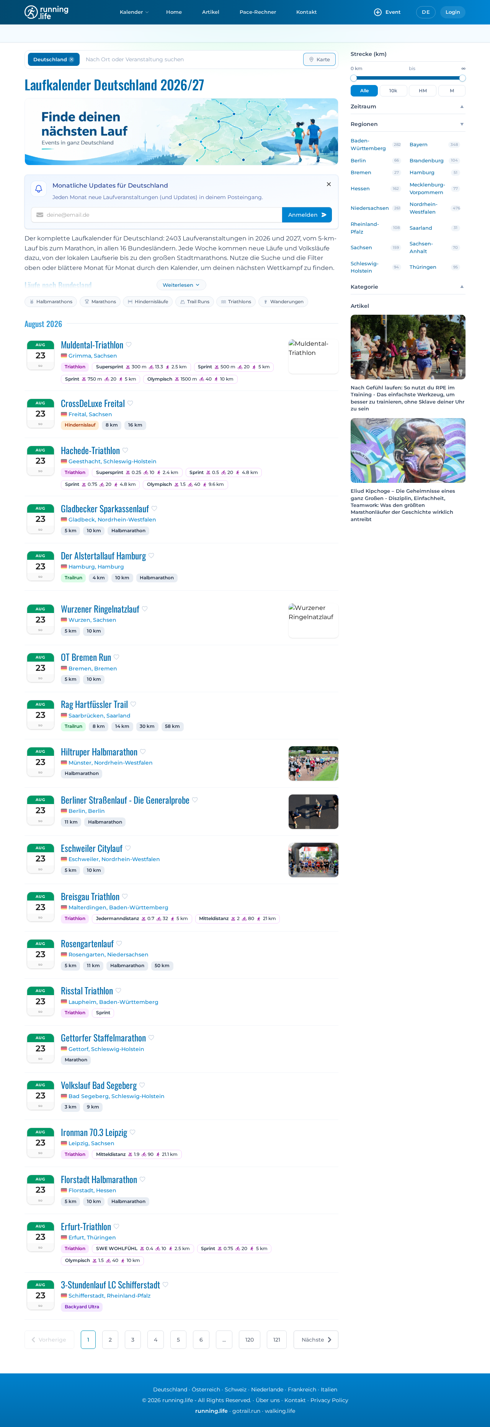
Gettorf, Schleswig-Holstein (106, 1049)
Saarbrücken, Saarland (100, 715)
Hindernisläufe (151, 301)
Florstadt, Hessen (92, 1190)
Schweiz (236, 1389)
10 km (94, 530)
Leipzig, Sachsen (91, 1143)
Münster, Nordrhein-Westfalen (111, 762)
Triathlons (239, 301)
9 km (93, 1107)
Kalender (131, 12)
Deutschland (170, 1389)
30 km (147, 726)
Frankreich (302, 1389)
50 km (162, 965)
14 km (122, 726)
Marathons (103, 301)
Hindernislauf (80, 425)
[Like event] (129, 345)
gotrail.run (246, 1410)
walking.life (280, 1410)
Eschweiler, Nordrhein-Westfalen (114, 859)
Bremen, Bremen (93, 668)
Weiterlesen (178, 285)
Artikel (210, 12)
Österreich (206, 1389)
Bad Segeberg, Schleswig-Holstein (117, 1096)
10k (393, 90)
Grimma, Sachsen (93, 355)
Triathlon (75, 366)
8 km (112, 425)
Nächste (313, 1339)
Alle (364, 90)
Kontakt (306, 12)
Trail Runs (198, 301)
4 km (99, 577)
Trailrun (73, 577)
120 (249, 1339)
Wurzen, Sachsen (92, 619)
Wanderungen (287, 301)
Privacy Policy (329, 1400)
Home (174, 12)
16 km (135, 425)
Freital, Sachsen (90, 414)
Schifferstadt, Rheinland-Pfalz (109, 1295)
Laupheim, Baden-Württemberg (113, 1002)
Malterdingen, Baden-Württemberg (118, 907)
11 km (71, 822)
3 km (71, 1107)
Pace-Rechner (258, 12)
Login (453, 12)
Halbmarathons (54, 301)
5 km (71, 530)
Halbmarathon (128, 530)
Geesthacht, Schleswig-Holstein (113, 461)
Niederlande (267, 1389)
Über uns (268, 1400)
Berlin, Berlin (87, 810)
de (426, 12)
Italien (329, 1389)
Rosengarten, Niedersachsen (109, 954)
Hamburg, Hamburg (96, 566)
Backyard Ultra (82, 1306)
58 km (172, 726)
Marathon (76, 1059)
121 (276, 1339)
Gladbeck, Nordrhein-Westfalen (112, 519)
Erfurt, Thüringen (92, 1237)
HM (423, 90)
